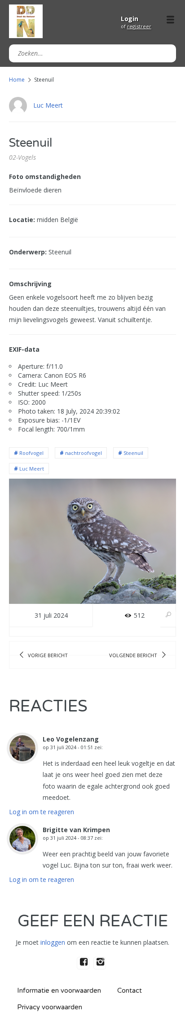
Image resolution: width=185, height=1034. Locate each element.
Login (129, 18)
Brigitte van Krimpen (76, 829)
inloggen (52, 942)
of (136, 26)
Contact (129, 990)
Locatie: (22, 219)
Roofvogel (31, 452)
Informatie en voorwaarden (59, 990)
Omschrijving (30, 283)
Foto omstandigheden (45, 176)
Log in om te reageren (41, 811)
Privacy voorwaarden (49, 1007)
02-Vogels (22, 157)
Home (17, 79)
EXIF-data (24, 349)
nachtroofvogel (83, 452)
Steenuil (133, 452)
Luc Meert (48, 105)
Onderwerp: (28, 252)
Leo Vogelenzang (71, 739)
